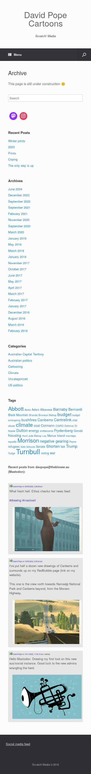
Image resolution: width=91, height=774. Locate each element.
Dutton (22, 430)
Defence (69, 425)
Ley (44, 435)
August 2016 (16, 318)
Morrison (28, 440)
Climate (13, 372)
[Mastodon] (13, 116)
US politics (15, 385)
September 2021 (19, 207)
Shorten (53, 446)
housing (14, 435)
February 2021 (18, 213)
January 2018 (17, 256)
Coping (13, 159)
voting (45, 453)
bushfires (29, 419)
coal (37, 425)
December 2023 (18, 195)
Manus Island (56, 436)
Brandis (33, 415)
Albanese (46, 409)
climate (24, 424)
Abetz (27, 409)
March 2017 (16, 293)
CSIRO (59, 425)
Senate (40, 446)
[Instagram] (23, 116)
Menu (18, 54)
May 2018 (14, 244)
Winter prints (16, 141)
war (52, 452)
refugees (14, 446)
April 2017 (15, 287)
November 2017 (18, 263)
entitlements (46, 431)
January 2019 (17, 238)
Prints (12, 153)
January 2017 (17, 306)
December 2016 (18, 312)
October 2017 (17, 269)
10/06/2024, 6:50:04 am (34, 561)
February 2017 (18, 300)
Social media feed (18, 744)
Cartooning (15, 366)
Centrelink (62, 419)
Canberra (45, 419)
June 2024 (15, 189)
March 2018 (16, 250)
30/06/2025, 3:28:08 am (34, 486)
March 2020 (16, 232)
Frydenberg (63, 430)
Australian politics (20, 360)
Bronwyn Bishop (47, 415)
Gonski (78, 431)
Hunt (25, 435)
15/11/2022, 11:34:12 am (34, 654)
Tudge (11, 453)
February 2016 (18, 330)
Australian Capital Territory (26, 354)
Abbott (16, 408)
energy (34, 430)
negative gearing (54, 441)
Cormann (48, 425)
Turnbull (28, 451)
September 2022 (19, 201)
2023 (11, 147)
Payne (72, 441)
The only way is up (21, 165)
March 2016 (16, 324)
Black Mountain (18, 415)
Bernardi (75, 409)
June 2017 (15, 275)
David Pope (17, 486)
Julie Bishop (35, 435)
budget (64, 414)
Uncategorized (18, 379)
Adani (35, 409)
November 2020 (18, 219)
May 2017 (14, 281)
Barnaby (60, 409)
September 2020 (19, 226)
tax (63, 446)
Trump (71, 446)
